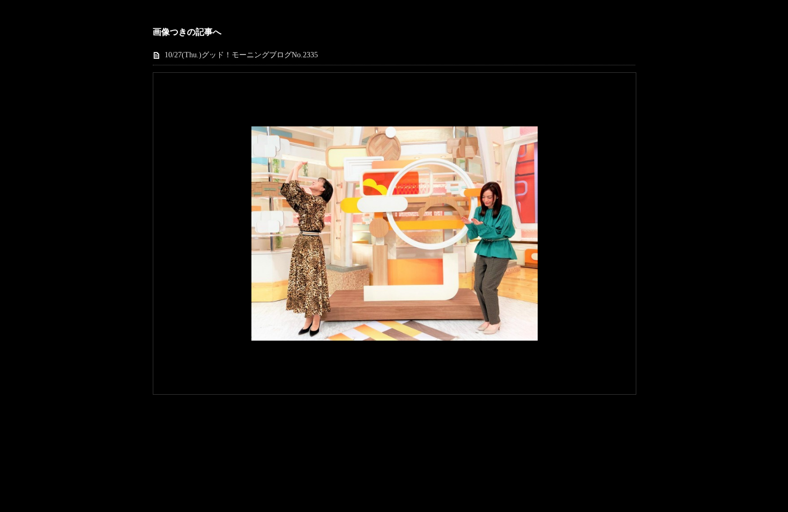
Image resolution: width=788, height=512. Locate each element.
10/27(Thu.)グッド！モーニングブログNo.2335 (241, 55)
